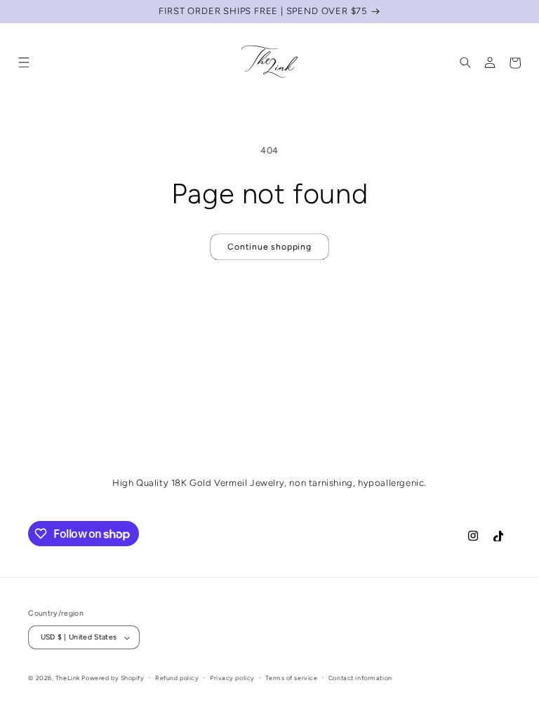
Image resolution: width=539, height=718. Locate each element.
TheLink (67, 678)
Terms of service (291, 678)
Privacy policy (232, 678)
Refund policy (177, 678)
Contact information (360, 678)
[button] (23, 63)
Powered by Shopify (112, 678)
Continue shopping (269, 246)
